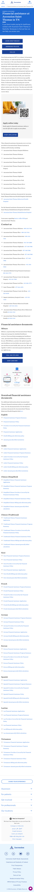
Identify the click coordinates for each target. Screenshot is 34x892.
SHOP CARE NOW (12, 360)
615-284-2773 (28, 283)
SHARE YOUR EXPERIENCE (17, 781)
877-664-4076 (19, 287)
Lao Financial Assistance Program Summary (16, 715)
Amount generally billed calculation (13, 440)
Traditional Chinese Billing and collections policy (17, 540)
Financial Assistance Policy (11, 422)
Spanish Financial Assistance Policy (13, 694)
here (21, 411)
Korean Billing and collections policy (13, 667)
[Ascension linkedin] (13, 853)
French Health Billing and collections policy (15, 605)
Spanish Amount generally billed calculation (16, 702)
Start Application (10, 135)
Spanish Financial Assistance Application (15, 680)
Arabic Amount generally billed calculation (15, 471)
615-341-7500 (13, 279)
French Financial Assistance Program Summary (17, 587)
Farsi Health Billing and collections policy (15, 574)
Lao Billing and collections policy (12, 729)
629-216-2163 (13, 306)
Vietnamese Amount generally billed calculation (17, 766)
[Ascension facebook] (6, 853)
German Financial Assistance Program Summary (17, 618)
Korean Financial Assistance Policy (13, 663)
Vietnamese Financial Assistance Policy (14, 758)
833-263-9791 (7, 273)
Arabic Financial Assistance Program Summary (17, 453)
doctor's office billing (20, 218)
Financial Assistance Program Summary (15, 418)
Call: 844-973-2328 (12, 355)
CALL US (12, 52)
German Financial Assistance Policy (13, 622)
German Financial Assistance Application (15, 632)
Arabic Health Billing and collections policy (15, 467)
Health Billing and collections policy (13, 436)
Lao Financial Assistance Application (14, 711)
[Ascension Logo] (17, 848)
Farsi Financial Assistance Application (14, 570)
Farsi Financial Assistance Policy (12, 560)
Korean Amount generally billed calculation (16, 671)
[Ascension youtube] (20, 853)
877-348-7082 (28, 246)
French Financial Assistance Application (14, 601)
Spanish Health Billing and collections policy (16, 698)
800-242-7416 (28, 228)
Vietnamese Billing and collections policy (15, 762)
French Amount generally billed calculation (15, 609)
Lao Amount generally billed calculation (14, 733)
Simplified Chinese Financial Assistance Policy (16, 498)
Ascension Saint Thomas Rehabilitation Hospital (17, 212)
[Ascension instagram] (27, 853)
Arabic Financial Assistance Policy (13, 463)
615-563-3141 (11, 312)
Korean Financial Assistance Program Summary (17, 653)
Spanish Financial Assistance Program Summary (17, 684)
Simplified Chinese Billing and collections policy (17, 502)
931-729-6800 (28, 242)
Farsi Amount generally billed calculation (15, 578)
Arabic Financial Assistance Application (14, 449)
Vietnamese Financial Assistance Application (16, 742)
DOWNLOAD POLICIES (12, 46)
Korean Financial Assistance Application (15, 649)
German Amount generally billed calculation (16, 640)
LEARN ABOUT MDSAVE (12, 41)
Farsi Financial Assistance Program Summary (16, 556)
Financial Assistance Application (12, 432)
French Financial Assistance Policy (13, 591)
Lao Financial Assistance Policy (12, 725)
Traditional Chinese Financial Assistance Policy (17, 536)
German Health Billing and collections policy (16, 636)
